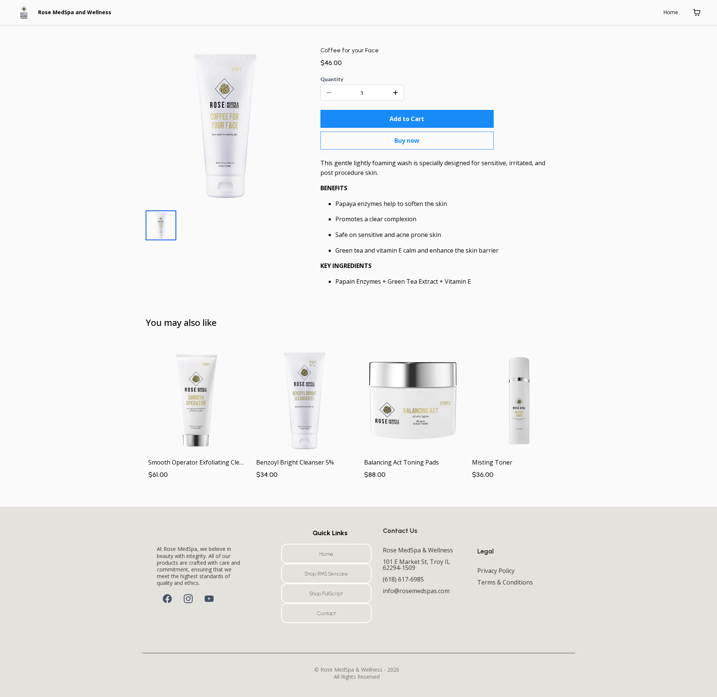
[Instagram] (188, 598)
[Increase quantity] (395, 93)
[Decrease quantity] (329, 93)
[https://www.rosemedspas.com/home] (23, 12)
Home (670, 12)
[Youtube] (209, 598)
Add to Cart (406, 119)
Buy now (406, 140)
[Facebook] (167, 598)
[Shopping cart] (697, 12)
